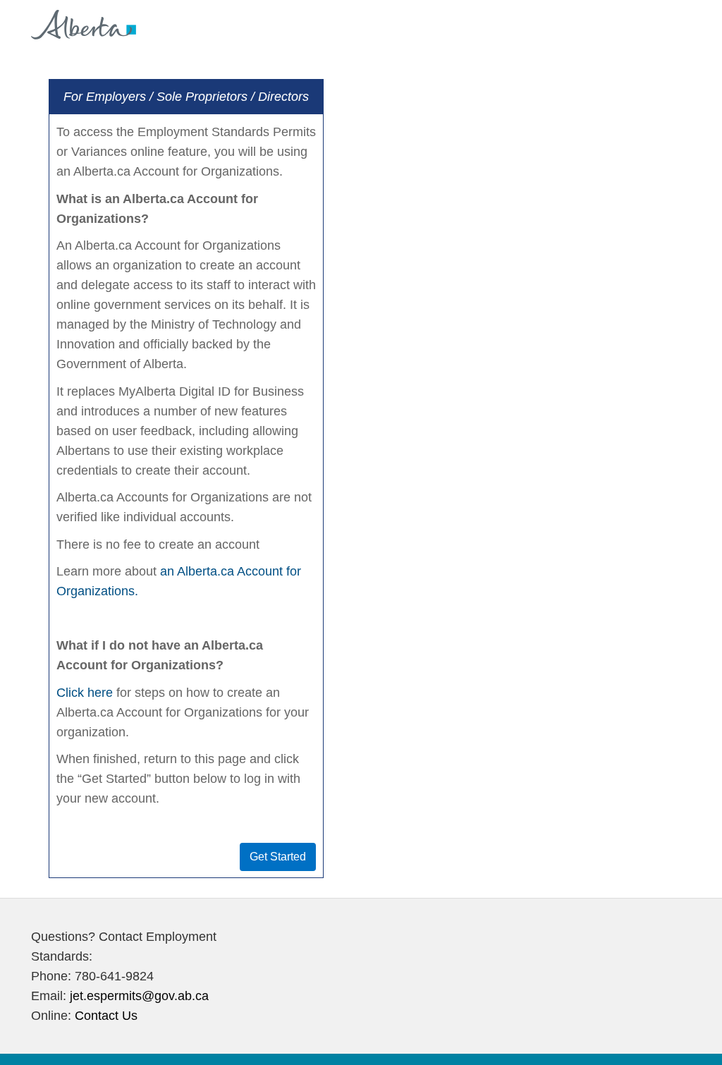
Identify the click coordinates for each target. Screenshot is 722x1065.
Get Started (278, 857)
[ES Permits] (83, 22)
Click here (84, 693)
